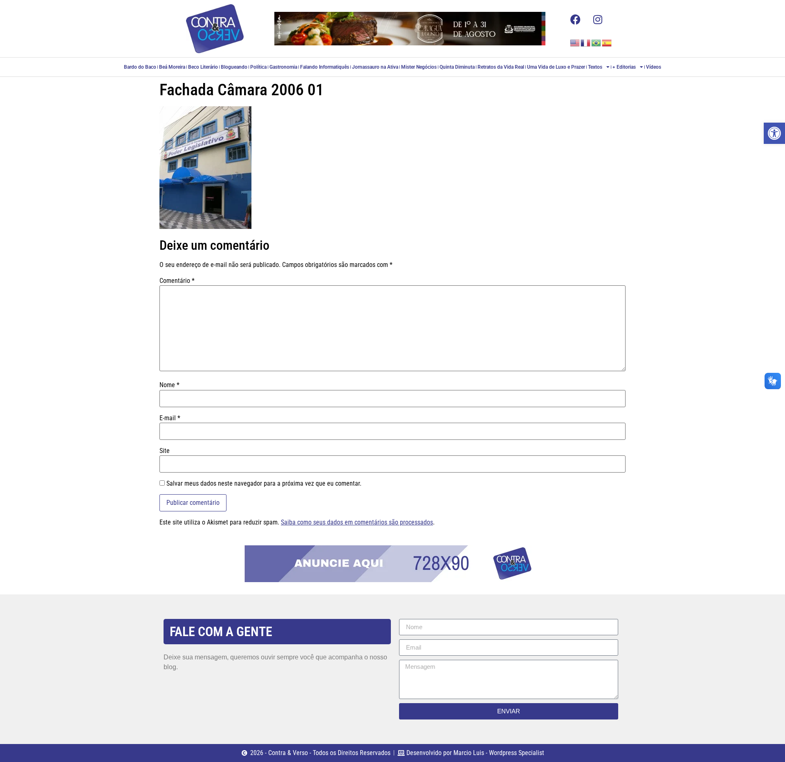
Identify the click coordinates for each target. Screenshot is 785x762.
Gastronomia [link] (283, 67)
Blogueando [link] (234, 67)
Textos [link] (595, 67)
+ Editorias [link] (624, 67)
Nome (169, 385)
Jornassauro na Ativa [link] (375, 67)
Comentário (177, 281)
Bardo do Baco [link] (140, 67)
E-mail (169, 418)
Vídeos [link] (653, 67)
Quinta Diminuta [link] (457, 67)
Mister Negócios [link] (419, 67)
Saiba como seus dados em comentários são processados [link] (357, 522)
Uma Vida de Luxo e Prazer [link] (556, 67)
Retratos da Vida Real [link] (501, 67)
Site (164, 451)
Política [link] (258, 67)
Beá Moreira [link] (172, 67)
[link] (774, 133)
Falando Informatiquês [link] (324, 67)
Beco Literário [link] (203, 67)
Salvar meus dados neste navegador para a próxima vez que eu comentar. (263, 483)
